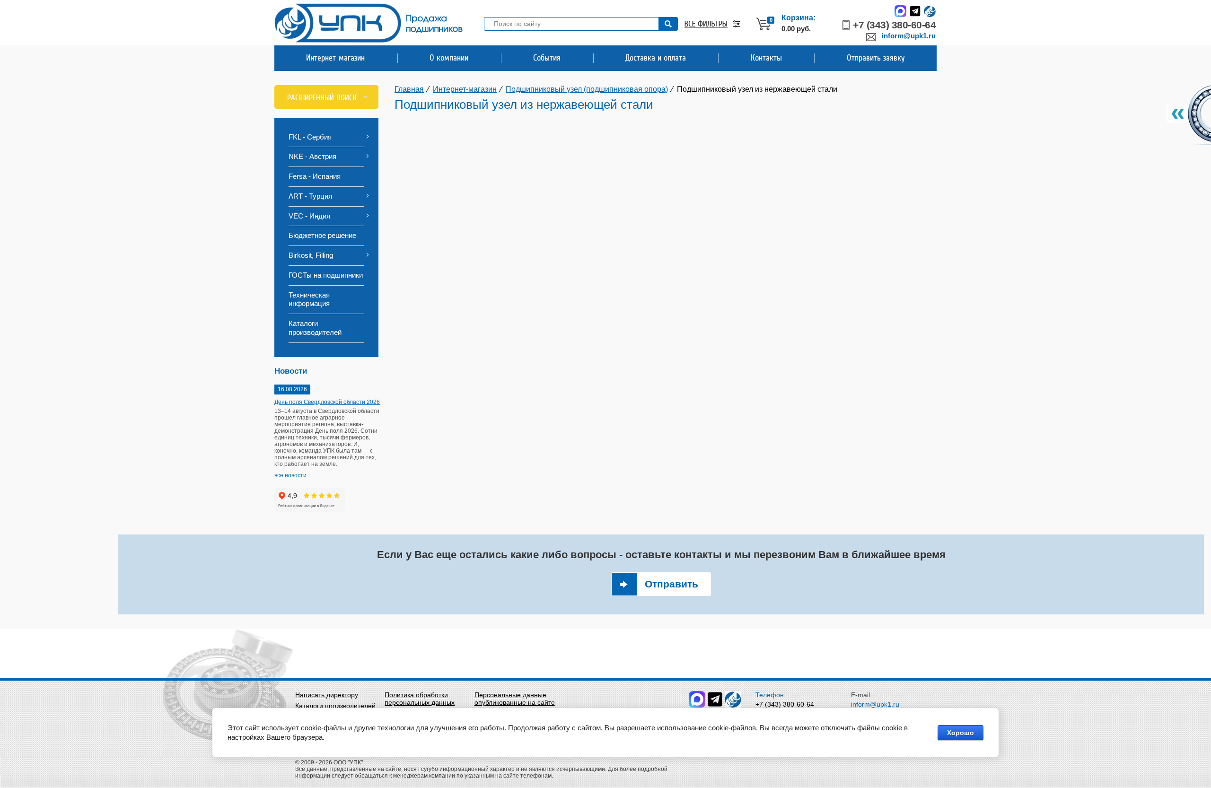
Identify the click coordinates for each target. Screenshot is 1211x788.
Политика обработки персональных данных (420, 698)
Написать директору (326, 695)
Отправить (671, 583)
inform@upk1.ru (909, 36)
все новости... (292, 475)
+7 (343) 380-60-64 (894, 24)
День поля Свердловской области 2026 (327, 402)
